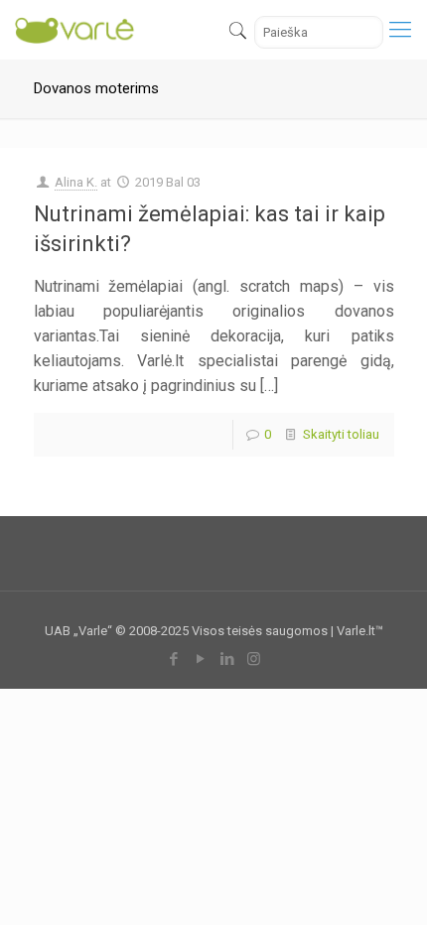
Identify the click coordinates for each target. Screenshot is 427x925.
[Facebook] (173, 659)
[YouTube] (200, 659)
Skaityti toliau (341, 434)
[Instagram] (253, 659)
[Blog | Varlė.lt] (75, 30)
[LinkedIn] (226, 659)
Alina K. (76, 182)
